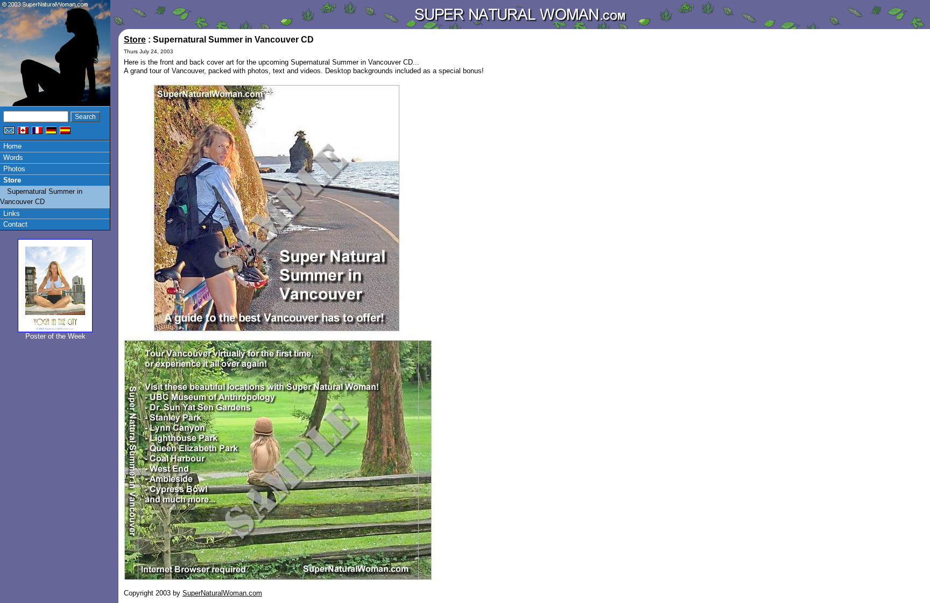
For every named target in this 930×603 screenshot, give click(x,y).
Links (11, 213)
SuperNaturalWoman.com (222, 593)
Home (12, 146)
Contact (15, 224)
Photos (14, 169)
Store (12, 180)
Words (13, 157)
